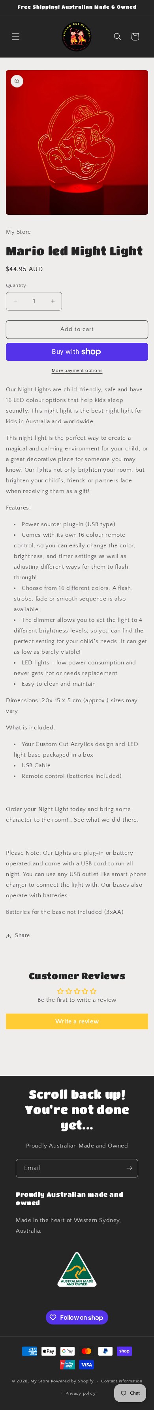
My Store (40, 1381)
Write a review (77, 1021)
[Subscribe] (129, 1168)
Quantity (16, 285)
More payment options (77, 370)
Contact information (121, 1381)
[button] (15, 36)
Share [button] (22, 935)
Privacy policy (81, 1393)
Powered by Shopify (72, 1381)
